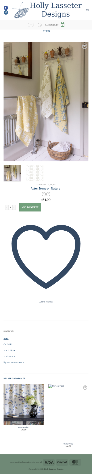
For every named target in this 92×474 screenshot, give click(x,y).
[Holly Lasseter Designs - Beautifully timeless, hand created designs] (47, 10)
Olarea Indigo (23, 427)
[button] (87, 10)
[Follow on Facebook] (6, 8)
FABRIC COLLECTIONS (46, 185)
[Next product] (44, 194)
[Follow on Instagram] (6, 12)
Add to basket (30, 207)
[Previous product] (48, 194)
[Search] (40, 25)
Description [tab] (9, 331)
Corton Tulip (68, 444)
